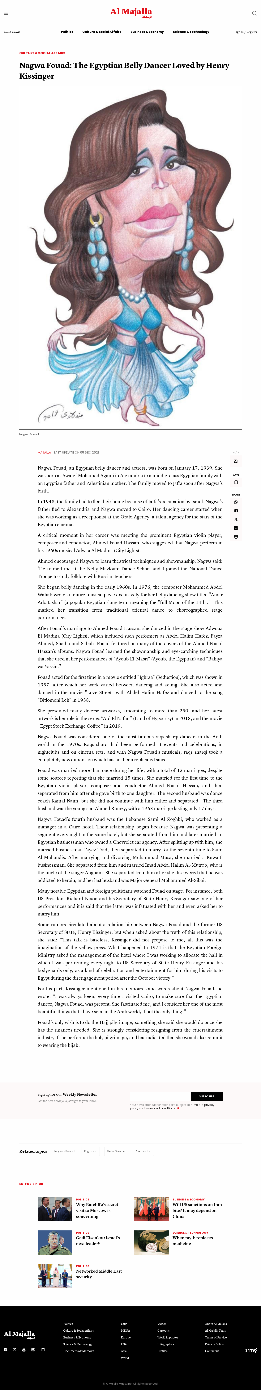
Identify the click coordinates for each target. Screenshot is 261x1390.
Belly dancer (116, 1151)
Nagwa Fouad (64, 1151)
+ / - (236, 452)
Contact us (212, 1351)
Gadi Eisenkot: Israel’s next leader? (98, 1240)
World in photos (167, 1337)
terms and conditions (160, 1108)
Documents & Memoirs (78, 1351)
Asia (124, 1351)
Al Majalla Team (215, 1330)
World (125, 1358)
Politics (67, 32)
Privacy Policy (214, 1344)
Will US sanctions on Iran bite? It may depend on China (197, 1210)
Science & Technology (191, 32)
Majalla (44, 452)
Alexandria (143, 1151)
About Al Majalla (216, 1324)
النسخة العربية (12, 32)
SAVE (236, 475)
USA (124, 1344)
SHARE (236, 494)
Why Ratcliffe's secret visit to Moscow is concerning (97, 1210)
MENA (125, 1330)
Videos (161, 1324)
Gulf (124, 1324)
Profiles (162, 1351)
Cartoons (163, 1330)
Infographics (165, 1344)
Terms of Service (216, 1337)
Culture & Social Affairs (101, 32)
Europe (126, 1337)
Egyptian (90, 1151)
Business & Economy (147, 32)
